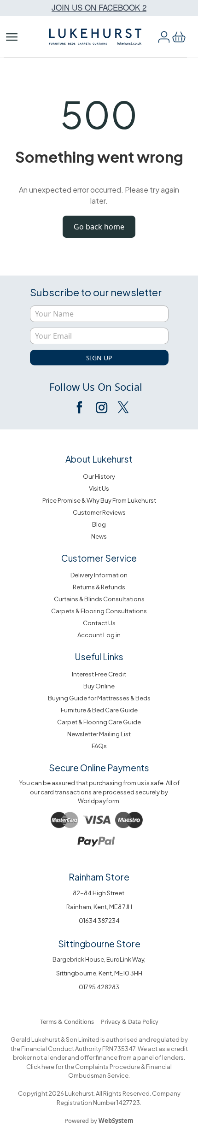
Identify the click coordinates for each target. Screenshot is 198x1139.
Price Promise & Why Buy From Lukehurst (99, 500)
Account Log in (99, 635)
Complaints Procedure (107, 1066)
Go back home (99, 227)
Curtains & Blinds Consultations (99, 599)
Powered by (99, 1120)
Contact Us (99, 623)
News (99, 536)
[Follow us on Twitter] (122, 407)
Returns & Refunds (99, 587)
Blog (99, 524)
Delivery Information (99, 575)
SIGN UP (99, 357)
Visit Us (99, 488)
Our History (99, 476)
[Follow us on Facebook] (80, 407)
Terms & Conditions (67, 1021)
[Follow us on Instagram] (101, 407)
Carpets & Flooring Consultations (99, 611)
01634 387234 (99, 920)
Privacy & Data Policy (129, 1021)
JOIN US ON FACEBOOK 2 (99, 7)
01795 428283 (99, 987)
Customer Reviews (99, 512)
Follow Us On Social (95, 386)
